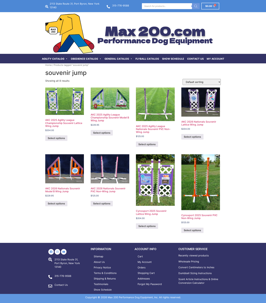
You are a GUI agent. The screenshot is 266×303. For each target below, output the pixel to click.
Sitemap (98, 256)
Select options (56, 138)
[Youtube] (63, 252)
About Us (99, 261)
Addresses (144, 278)
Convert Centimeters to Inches (196, 267)
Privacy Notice (102, 267)
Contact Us (195, 58)
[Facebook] (51, 252)
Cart (140, 256)
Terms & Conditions (105, 273)
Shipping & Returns (105, 278)
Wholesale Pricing (188, 261)
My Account (215, 58)
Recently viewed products (193, 255)
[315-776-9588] (108, 6)
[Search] (196, 6)
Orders (141, 267)
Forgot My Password (150, 284)
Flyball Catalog (147, 58)
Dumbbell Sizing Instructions (195, 273)
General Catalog (117, 58)
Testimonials (101, 284)
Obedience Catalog (84, 58)
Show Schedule (173, 58)
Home (48, 65)
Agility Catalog (53, 58)
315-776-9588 (120, 5)
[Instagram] (57, 252)
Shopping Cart (146, 273)
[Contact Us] (50, 286)
